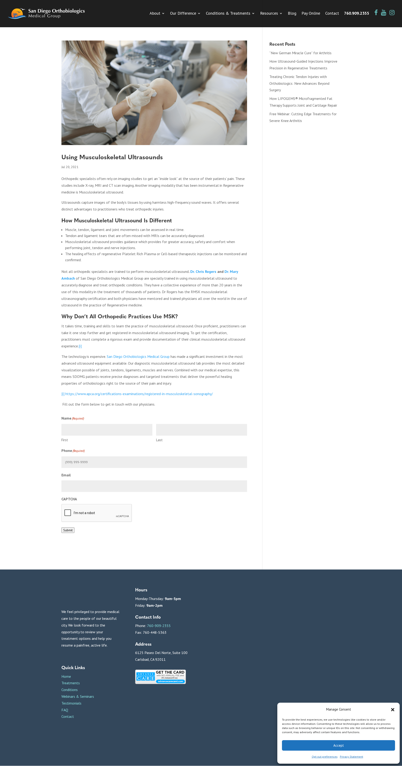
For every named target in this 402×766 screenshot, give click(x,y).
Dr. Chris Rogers (203, 271)
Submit (68, 530)
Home (66, 676)
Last (159, 440)
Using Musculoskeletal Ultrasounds (112, 156)
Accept (338, 745)
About (155, 14)
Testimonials (71, 703)
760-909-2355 (159, 625)
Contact (332, 14)
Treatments (70, 683)
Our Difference (183, 14)
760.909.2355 (356, 14)
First (64, 440)
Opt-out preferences (325, 756)
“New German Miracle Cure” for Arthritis (300, 53)
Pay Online (311, 14)
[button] (392, 709)
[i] (62, 393)
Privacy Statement (351, 756)
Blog (292, 14)
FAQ (64, 710)
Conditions (69, 689)
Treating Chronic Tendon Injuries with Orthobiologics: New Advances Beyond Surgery (299, 83)
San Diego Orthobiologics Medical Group (138, 356)
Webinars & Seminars (77, 696)
